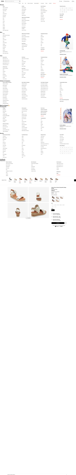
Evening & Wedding (24, 115)
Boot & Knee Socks (5, 126)
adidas (41, 35)
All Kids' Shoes (5, 66)
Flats (3, 18)
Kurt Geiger (42, 146)
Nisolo (41, 149)
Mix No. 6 (61, 142)
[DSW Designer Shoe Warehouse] (2, 1)
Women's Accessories (44, 111)
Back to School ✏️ (36, 3)
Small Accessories (24, 124)
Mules (3, 22)
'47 (41, 119)
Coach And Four (62, 137)
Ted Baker (42, 152)
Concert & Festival (43, 12)
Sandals (4, 25)
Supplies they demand (64, 74)
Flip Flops (23, 13)
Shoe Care (23, 123)
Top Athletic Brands (25, 134)
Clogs (3, 12)
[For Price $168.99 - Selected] (57, 200)
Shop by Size (5, 57)
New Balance (42, 64)
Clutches (4, 112)
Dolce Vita (4, 142)
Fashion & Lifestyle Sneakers (25, 20)
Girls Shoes (23, 57)
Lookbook (50, 3)
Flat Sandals (23, 12)
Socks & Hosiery (24, 30)
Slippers (4, 27)
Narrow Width (62, 14)
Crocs (41, 41)
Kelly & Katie (61, 140)
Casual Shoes (4, 10)
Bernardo (42, 139)
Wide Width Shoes (5, 51)
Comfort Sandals (24, 9)
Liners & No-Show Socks (6, 129)
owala (41, 130)
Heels (3, 19)
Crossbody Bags (5, 114)
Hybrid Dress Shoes (24, 46)
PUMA (60, 92)
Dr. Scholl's (4, 143)
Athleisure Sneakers (5, 83)
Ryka (22, 151)
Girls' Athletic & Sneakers (44, 83)
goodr (41, 125)
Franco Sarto (4, 145)
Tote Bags (4, 121)
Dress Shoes (4, 15)
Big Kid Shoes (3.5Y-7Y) (6, 63)
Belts (22, 112)
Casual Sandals (24, 7)
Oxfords (23, 49)
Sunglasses (23, 126)
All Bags (4, 108)
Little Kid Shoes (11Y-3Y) (6, 61)
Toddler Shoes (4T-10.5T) (6, 60)
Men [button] (22, 3)
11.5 (62, 11)
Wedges (4, 28)
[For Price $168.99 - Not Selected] (53, 197)
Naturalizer (4, 151)
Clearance (61, 19)
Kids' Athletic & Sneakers (44, 82)
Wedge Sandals (24, 15)
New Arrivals (42, 19)
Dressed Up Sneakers (24, 44)
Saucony (23, 152)
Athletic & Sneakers (5, 7)
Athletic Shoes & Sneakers (26, 17)
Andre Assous (42, 136)
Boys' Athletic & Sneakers (44, 85)
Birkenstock (42, 36)
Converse (42, 61)
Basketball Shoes (24, 85)
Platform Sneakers (5, 94)
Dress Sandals (23, 10)
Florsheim (42, 42)
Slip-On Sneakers (24, 23)
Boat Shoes (4, 36)
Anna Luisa (61, 136)
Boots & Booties (5, 9)
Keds (22, 142)
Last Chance (58, 174)
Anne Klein (4, 136)
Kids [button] (25, 3)
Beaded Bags (4, 111)
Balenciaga (42, 137)
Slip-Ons (4, 50)
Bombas (42, 124)
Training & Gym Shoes (6, 100)
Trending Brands (43, 118)
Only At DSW (62, 134)
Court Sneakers (24, 18)
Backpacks (4, 109)
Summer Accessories (44, 109)
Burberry (42, 140)
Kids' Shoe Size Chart (5, 64)
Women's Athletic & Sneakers (7, 82)
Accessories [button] (42, 3)
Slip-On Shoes (23, 66)
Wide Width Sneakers (5, 103)
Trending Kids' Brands (44, 57)
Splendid (42, 151)
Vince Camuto (4, 157)
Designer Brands (43, 134)
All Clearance (58, 171)
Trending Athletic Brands (63, 82)
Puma (41, 67)
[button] (65, 223)
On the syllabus (62, 125)
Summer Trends (43, 21)
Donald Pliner (42, 142)
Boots (3, 38)
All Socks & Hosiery (6, 123)
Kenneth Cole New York (44, 145)
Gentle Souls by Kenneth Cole (45, 143)
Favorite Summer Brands (6, 134)
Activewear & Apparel (24, 109)
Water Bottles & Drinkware (25, 130)
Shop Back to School (63, 54)
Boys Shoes (23, 68)
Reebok (61, 94)
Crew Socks (4, 128)
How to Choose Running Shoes (64, 99)
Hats (22, 120)
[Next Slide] (75, 180)
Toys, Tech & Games (24, 127)
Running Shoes (24, 21)
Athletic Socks (5, 125)
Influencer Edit (43, 18)
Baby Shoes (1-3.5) (5, 58)
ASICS (60, 85)
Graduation (42, 16)
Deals (57, 173)
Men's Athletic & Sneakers (25, 82)
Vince (41, 154)
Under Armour (23, 155)
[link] (10, 180)
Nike (41, 44)
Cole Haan (42, 39)
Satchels (4, 118)
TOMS (3, 155)
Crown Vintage (62, 139)
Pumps (4, 24)
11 (60, 11)
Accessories (42, 47)
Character (4, 71)
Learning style (62, 50)
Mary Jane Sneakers (5, 92)
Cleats (3, 72)
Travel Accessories (24, 129)
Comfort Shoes (5, 13)
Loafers (4, 21)
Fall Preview (42, 15)
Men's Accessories (43, 112)
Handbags (23, 28)
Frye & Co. (4, 146)
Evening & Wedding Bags (6, 115)
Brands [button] (46, 3)
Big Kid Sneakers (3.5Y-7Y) (44, 89)
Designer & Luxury (24, 114)
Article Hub (42, 7)
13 (66, 11)
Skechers (42, 69)
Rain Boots (4, 47)
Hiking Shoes (4, 45)
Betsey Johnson (5, 137)
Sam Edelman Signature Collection (64, 143)
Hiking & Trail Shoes (5, 89)
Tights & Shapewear (5, 131)
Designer (42, 13)
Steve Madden (4, 154)
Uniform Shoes (5, 78)
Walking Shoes (24, 24)
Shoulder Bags (5, 120)
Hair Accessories (24, 118)
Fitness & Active (24, 117)
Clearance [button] (54, 3)
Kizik (22, 143)
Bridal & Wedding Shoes (44, 10)
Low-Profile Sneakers (5, 91)
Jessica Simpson (5, 148)
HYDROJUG (42, 127)
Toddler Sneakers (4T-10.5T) (44, 86)
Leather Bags (4, 117)
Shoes (4, 6)
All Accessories (24, 108)
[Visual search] (19, 1)
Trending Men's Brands (44, 33)
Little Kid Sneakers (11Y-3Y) (44, 88)
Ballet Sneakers (5, 85)
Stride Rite (42, 70)
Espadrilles (4, 16)
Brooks (42, 38)
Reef (41, 45)
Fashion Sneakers (5, 88)
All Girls (58, 169)
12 (64, 11)
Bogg (41, 122)
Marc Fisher (4, 149)
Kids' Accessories (43, 114)
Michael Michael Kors (43, 148)
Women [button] (20, 3)
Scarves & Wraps (24, 121)
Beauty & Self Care (24, 111)
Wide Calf (61, 17)
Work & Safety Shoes (5, 30)
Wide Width (61, 15)
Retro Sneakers (5, 95)
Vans (22, 157)
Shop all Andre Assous (54, 189)
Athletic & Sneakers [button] (30, 3)
